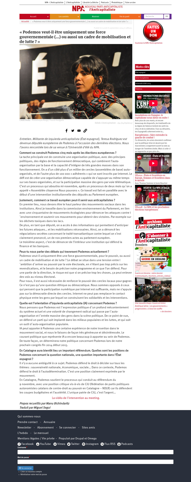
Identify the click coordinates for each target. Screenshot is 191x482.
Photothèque (117, 3)
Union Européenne (142, 78)
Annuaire (49, 422)
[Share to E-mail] (79, 130)
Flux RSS (109, 444)
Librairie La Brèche (90, 3)
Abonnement (45, 427)
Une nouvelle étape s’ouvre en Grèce (150, 303)
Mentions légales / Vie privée (36, 438)
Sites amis (88, 427)
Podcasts (105, 3)
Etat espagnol (140, 72)
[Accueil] (95, 9)
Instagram (92, 444)
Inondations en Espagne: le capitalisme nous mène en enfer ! (152, 116)
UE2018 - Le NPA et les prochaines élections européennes (152, 208)
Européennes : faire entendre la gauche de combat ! (151, 136)
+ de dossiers (166, 312)
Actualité (25, 22)
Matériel (95, 17)
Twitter (75, 444)
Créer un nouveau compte (31, 472)
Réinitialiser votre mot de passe (34, 475)
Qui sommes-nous (29, 416)
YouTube (45, 444)
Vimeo (61, 444)
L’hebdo (23, 433)
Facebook (27, 444)
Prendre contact (28, 422)
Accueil (27, 18)
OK (167, 16)
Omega (92, 438)
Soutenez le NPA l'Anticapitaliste (148, 43)
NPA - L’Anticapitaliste (54, 3)
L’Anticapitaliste (73, 3)
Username (22, 448)
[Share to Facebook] (66, 130)
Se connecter (67, 427)
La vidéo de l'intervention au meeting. (76, 398)
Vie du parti (120, 18)
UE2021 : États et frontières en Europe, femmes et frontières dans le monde (152, 178)
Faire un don (130, 3)
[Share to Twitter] (72, 130)
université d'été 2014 (143, 83)
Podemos (138, 89)
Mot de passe (23, 458)
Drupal (79, 438)
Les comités (59, 18)
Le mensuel (41, 433)
